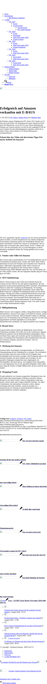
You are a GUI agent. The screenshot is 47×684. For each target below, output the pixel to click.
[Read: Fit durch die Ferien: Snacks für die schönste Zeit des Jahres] (6, 607)
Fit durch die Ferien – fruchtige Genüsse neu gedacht (22, 618)
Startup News (23, 117)
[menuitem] (25, 14)
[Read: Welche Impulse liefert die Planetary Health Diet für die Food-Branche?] (6, 630)
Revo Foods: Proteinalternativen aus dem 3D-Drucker (23, 626)
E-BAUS (24, 238)
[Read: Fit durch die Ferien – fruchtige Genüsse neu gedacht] (6, 615)
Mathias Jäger (36, 117)
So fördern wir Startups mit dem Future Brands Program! (24, 641)
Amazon (13, 419)
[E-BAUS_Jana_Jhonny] (23, 89)
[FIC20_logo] (16, 10)
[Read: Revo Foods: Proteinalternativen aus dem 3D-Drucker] (6, 622)
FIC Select (14, 117)
